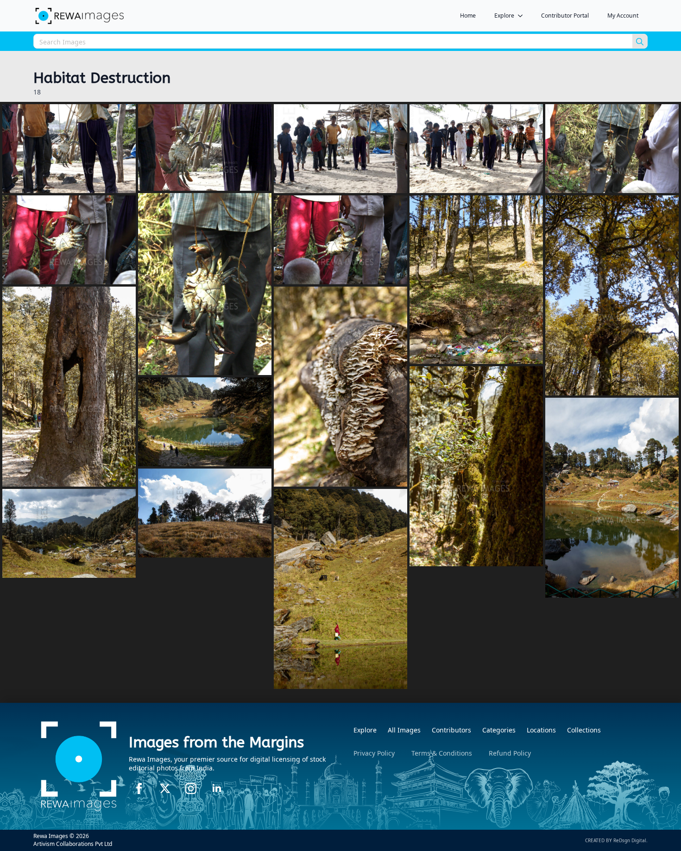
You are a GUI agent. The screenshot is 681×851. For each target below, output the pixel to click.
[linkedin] (217, 788)
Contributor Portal (565, 15)
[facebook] (139, 788)
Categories (499, 730)
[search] (639, 41)
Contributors (451, 730)
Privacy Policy (374, 753)
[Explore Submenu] (523, 16)
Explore (504, 15)
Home (468, 15)
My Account (622, 15)
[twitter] (165, 788)
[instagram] (191, 788)
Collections (584, 730)
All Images (404, 730)
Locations (541, 730)
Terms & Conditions (441, 753)
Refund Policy (510, 753)
